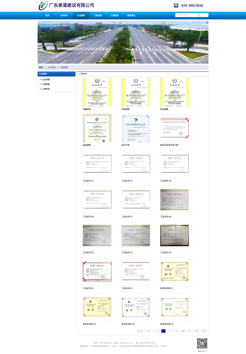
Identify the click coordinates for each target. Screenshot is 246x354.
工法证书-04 (127, 252)
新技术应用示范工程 (169, 145)
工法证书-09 (165, 181)
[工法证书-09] (174, 164)
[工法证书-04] (135, 235)
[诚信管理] (97, 128)
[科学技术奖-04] (174, 307)
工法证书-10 (127, 181)
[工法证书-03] (174, 235)
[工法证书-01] (135, 271)
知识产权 (126, 145)
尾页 (204, 331)
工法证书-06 (165, 216)
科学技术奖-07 (166, 288)
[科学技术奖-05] (135, 307)
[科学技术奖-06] (97, 307)
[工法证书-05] (97, 235)
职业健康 (164, 109)
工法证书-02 (88, 288)
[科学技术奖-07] (174, 271)
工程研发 (64, 67)
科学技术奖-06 (89, 324)
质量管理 (87, 109)
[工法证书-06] (174, 199)
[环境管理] (135, 92)
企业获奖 (52, 67)
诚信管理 (87, 145)
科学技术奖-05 (128, 324)
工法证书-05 (88, 252)
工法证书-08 (88, 216)
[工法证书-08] (97, 199)
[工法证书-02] (97, 271)
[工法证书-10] (135, 164)
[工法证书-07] (135, 199)
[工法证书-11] (97, 164)
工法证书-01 (127, 288)
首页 (41, 67)
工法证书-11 (88, 181)
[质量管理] (97, 92)
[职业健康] (174, 92)
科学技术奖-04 (166, 324)
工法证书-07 (127, 216)
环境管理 (126, 109)
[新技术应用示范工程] (174, 128)
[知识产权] (135, 128)
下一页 (175, 331)
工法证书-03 (165, 252)
